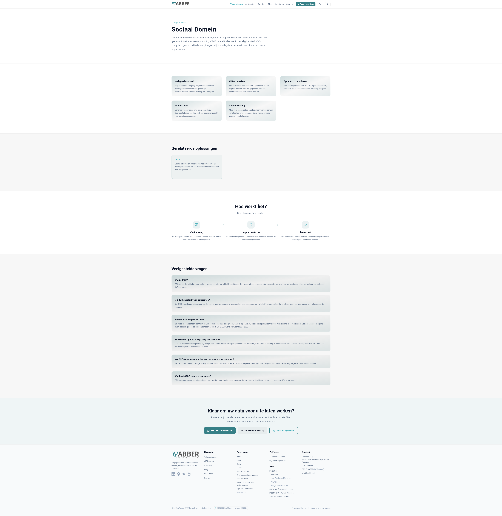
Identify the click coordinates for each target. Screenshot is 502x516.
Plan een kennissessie (221, 430)
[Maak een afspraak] (189, 474)
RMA (239, 464)
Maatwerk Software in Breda (281, 493)
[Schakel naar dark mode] (320, 4)
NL (328, 4)
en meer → (241, 492)
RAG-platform (242, 479)
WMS (239, 457)
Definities (273, 471)
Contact (289, 4)
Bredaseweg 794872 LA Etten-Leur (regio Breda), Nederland (316, 459)
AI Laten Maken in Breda (279, 496)
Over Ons (262, 4)
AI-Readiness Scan (306, 4)
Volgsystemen (236, 4)
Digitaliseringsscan (277, 460)
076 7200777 (307, 466)
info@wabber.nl (308, 473)
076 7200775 (313, 469)
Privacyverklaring (299, 508)
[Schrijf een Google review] (183, 474)
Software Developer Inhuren (281, 489)
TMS (239, 460)
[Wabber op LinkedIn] (173, 474)
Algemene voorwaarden (320, 508)
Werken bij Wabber (285, 430)
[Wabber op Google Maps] (178, 474)
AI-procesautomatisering (247, 475)
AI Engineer (275, 482)
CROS (239, 468)
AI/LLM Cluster (243, 471)
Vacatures (279, 4)
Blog (270, 4)
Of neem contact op (254, 430)
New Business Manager (281, 478)
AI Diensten (250, 4)
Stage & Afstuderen (279, 485)
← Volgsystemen (179, 23)
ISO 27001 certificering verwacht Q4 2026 (232, 508)
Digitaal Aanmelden (245, 489)
